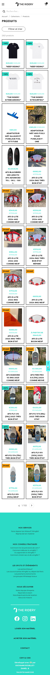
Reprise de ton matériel (25, 534)
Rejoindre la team (25, 593)
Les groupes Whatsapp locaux (25, 576)
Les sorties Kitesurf (25, 569)
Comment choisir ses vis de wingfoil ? (25, 555)
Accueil (5, 16)
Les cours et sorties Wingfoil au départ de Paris (25, 571)
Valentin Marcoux (25, 672)
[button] (45, 4)
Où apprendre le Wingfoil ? (25, 553)
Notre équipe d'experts (25, 590)
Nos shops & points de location (25, 595)
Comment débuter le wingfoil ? (25, 550)
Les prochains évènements (25, 574)
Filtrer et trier (15, 29)
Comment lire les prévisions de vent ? (25, 548)
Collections (15, 16)
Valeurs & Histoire (25, 598)
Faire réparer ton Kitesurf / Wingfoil (25, 531)
